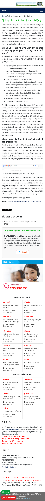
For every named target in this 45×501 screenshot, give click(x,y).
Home (4, 16)
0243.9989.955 (18, 288)
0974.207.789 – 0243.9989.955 (9, 311)
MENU (4, 10)
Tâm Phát (26, 499)
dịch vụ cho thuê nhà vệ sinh (17, 201)
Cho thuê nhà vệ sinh (9, 467)
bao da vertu (33, 101)
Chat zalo (5, 492)
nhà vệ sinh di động (34, 201)
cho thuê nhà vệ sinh (12, 429)
